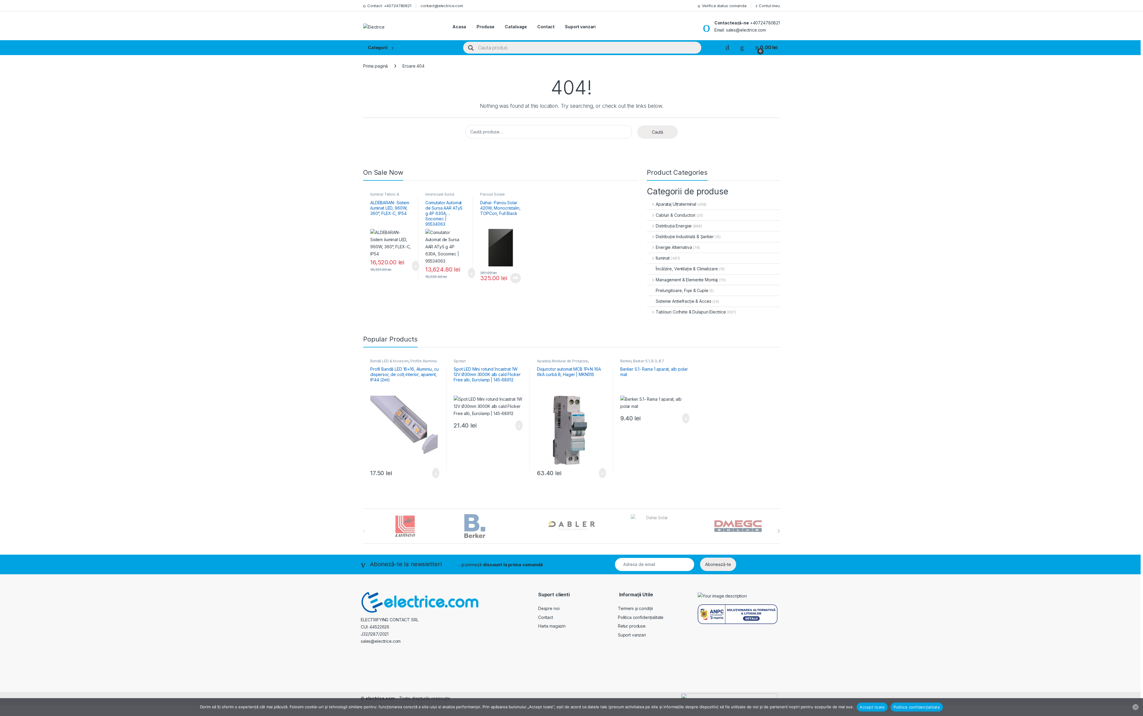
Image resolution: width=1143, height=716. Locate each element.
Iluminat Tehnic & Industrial (384, 196)
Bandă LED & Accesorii (389, 361)
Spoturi (460, 361)
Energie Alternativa (674, 247)
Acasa (459, 26)
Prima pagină (375, 65)
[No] (1136, 707)
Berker (625, 361)
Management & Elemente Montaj (687, 279)
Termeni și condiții (635, 608)
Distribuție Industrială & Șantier (684, 236)
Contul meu (769, 5)
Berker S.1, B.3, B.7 (648, 361)
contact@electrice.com (442, 5)
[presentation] (778, 531)
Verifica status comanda (724, 5)
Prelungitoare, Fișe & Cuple (682, 290)
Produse (485, 26)
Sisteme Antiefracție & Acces (683, 301)
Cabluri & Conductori (675, 215)
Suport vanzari (580, 26)
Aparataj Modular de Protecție (562, 361)
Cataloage (516, 26)
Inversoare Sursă (439, 194)
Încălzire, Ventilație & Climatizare (687, 268)
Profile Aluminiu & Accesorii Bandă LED (403, 363)
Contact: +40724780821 (389, 5)
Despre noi (549, 608)
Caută (657, 132)
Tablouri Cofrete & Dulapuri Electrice (691, 311)
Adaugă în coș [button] (411, 266)
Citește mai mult (514, 278)
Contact (546, 26)
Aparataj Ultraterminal (676, 204)
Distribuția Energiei (673, 225)
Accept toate (872, 707)
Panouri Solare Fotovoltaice (492, 196)
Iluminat (663, 257)
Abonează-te (718, 564)
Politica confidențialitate (640, 617)
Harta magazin (552, 625)
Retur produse (632, 625)
